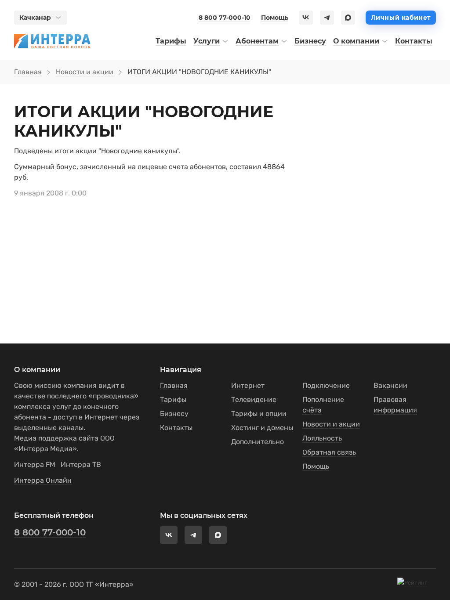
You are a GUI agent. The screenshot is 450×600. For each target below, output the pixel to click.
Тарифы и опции (259, 413)
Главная (28, 72)
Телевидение (253, 399)
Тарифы (173, 399)
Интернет (248, 385)
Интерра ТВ (81, 464)
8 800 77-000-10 (224, 18)
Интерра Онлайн (43, 480)
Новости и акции (84, 72)
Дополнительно (257, 441)
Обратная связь (329, 452)
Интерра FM (34, 464)
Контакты (176, 427)
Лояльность (322, 438)
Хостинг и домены (262, 427)
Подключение (326, 385)
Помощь (274, 18)
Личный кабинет (401, 18)
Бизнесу (174, 413)
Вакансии (390, 385)
